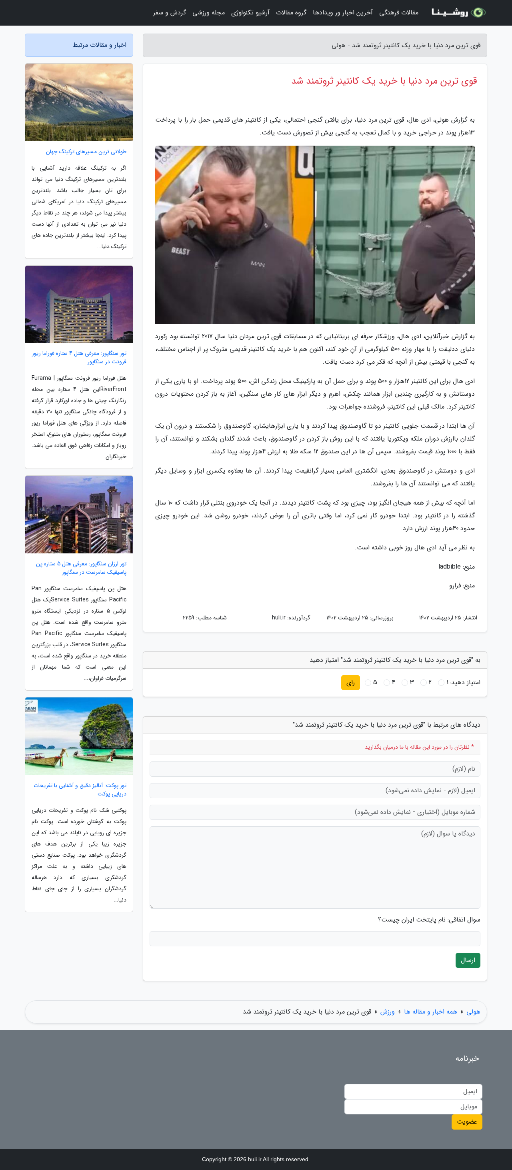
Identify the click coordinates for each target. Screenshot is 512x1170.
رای (350, 682)
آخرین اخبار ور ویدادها (343, 13)
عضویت (467, 1122)
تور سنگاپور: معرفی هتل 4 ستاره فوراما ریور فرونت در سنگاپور (79, 357)
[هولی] (457, 12)
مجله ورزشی (208, 13)
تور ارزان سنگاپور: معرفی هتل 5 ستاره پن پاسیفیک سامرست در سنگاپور (81, 568)
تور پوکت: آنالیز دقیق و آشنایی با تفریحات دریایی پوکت (80, 789)
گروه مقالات (291, 13)
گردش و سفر (169, 13)
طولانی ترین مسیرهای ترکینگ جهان (86, 152)
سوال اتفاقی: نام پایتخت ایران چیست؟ (429, 920)
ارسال (468, 960)
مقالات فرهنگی (398, 13)
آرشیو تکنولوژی (250, 13)
